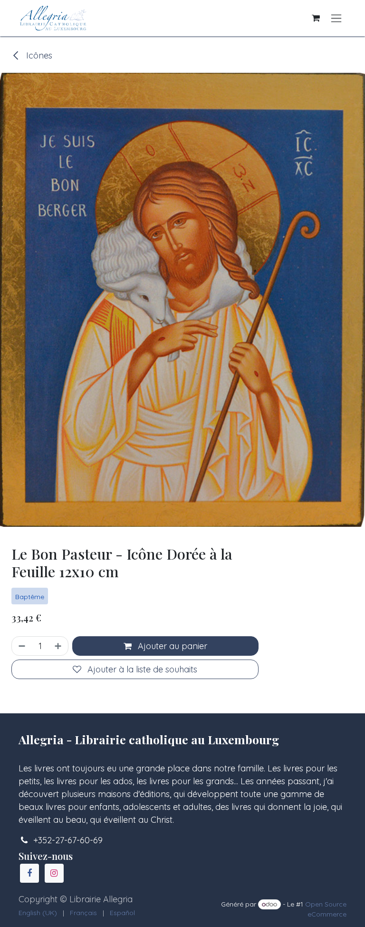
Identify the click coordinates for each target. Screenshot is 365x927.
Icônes (38, 55)
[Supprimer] (21, 646)
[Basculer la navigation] (336, 18)
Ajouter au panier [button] (171, 646)
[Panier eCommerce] (315, 18)
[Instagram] (54, 873)
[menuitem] (38, 913)
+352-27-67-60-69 (68, 840)
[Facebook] (29, 873)
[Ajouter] (59, 646)
